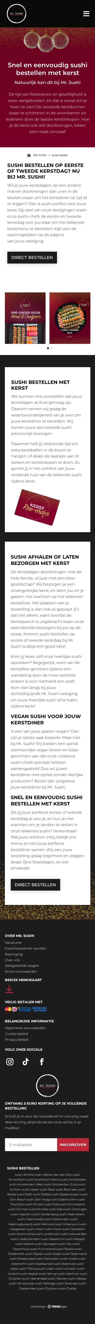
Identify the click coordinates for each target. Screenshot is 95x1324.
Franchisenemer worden (25, 948)
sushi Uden (46, 1268)
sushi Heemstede (30, 1219)
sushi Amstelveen (73, 1179)
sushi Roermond (75, 1254)
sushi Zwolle (67, 1288)
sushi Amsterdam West (26, 1184)
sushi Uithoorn (65, 1268)
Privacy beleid (16, 1039)
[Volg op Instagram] (10, 1062)
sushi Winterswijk (21, 1283)
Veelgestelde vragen (22, 965)
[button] (48, 348)
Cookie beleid (16, 1034)
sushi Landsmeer (47, 1234)
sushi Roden (53, 1254)
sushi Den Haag (38, 1199)
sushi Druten (34, 1204)
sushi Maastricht (53, 1239)
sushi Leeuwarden (73, 1234)
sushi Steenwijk (64, 1264)
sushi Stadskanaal (40, 1264)
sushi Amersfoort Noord (43, 1179)
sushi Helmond (44, 1224)
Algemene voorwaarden (25, 1028)
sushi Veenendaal (34, 1278)
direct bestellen (32, 257)
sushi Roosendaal (22, 1258)
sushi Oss (65, 1244)
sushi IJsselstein (73, 1229)
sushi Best (47, 1189)
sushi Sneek (68, 1258)
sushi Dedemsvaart (65, 1194)
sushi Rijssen (34, 1254)
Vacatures (13, 942)
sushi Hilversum (66, 1224)
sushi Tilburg (28, 1268)
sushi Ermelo (38, 1209)
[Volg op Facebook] (42, 1062)
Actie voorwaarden (21, 971)
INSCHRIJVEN (73, 1144)
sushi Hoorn (35, 1229)
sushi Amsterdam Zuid (60, 1184)
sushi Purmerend (43, 1249)
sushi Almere (24, 1174)
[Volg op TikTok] (26, 1062)
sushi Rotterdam (47, 1258)
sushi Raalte (65, 1249)
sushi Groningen (75, 1209)
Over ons (12, 960)
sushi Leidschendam (25, 1239)
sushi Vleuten (57, 1278)
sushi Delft (24, 1194)
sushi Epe (56, 1209)
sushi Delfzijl (42, 1194)
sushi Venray (48, 1273)
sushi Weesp (77, 1278)
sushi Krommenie (21, 1234)
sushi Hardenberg (45, 1214)
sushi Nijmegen (46, 1244)
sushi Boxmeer (66, 1189)
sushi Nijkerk (24, 1244)
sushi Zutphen (47, 1288)
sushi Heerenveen (56, 1219)
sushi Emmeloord (72, 1204)
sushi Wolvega (45, 1283)
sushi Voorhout (68, 1273)
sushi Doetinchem (63, 1199)
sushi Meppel (75, 1239)
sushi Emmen (18, 1209)
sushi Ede (51, 1204)
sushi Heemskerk (71, 1214)
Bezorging (14, 954)
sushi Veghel (29, 1273)
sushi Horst (53, 1229)
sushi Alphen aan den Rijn (53, 1174)
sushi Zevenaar (67, 1283)
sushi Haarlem (21, 1214)
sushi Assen (30, 1189)
